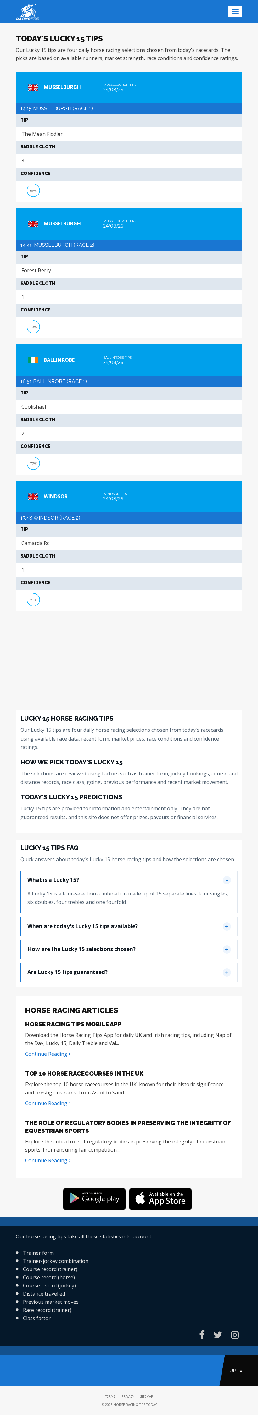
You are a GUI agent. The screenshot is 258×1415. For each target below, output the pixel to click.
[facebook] (202, 1334)
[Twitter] (217, 1334)
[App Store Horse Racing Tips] (162, 1200)
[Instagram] (235, 1334)
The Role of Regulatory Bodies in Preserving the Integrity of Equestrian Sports (128, 1126)
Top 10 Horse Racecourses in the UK (84, 1073)
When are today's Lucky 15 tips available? (82, 926)
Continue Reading (47, 1053)
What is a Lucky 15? (53, 880)
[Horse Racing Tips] (96, 1200)
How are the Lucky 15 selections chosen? (81, 949)
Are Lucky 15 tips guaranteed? (67, 972)
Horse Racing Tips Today (135, 1404)
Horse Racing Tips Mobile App (73, 1024)
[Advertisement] (129, 661)
